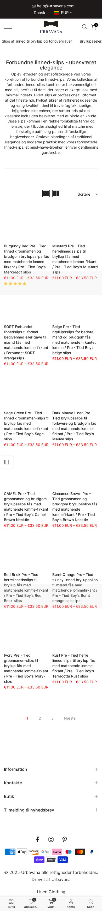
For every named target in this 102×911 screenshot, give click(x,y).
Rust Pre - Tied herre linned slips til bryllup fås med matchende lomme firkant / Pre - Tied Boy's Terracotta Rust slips (73, 665)
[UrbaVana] (51, 26)
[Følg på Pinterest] (64, 839)
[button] (15, 283)
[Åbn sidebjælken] (6, 462)
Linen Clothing (51, 891)
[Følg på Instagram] (51, 839)
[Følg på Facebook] (37, 839)
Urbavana (61, 879)
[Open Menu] (14, 27)
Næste (70, 718)
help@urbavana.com (55, 5)
